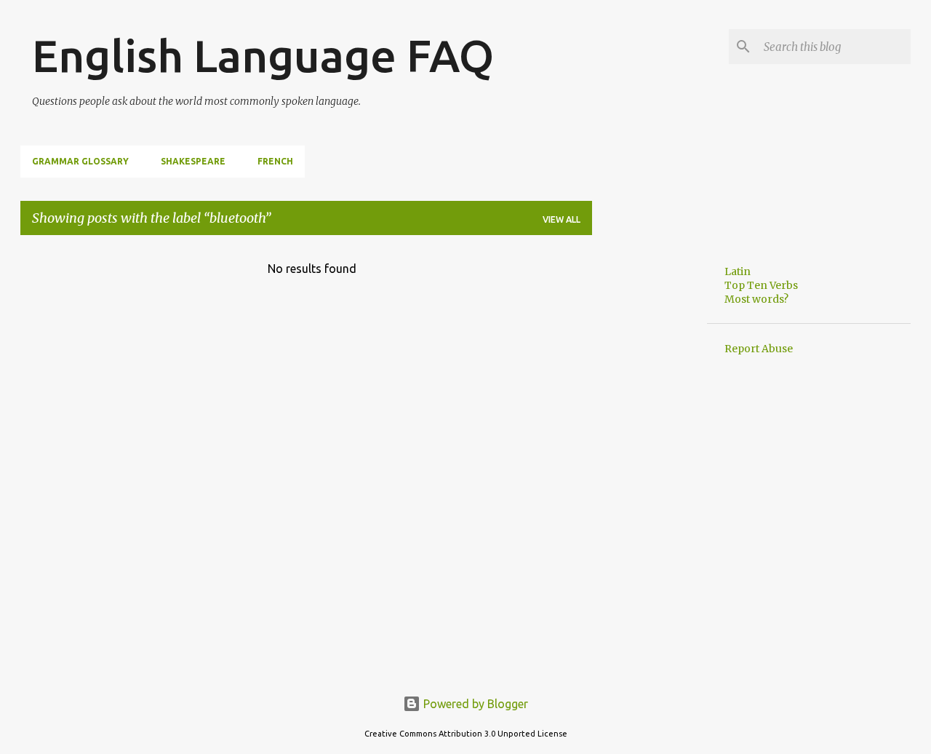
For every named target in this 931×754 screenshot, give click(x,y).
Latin (737, 271)
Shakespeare (193, 161)
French (275, 161)
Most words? (756, 299)
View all (561, 219)
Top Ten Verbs (761, 285)
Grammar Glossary (80, 161)
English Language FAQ (263, 55)
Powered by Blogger (474, 703)
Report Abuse (758, 348)
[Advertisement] (649, 465)
